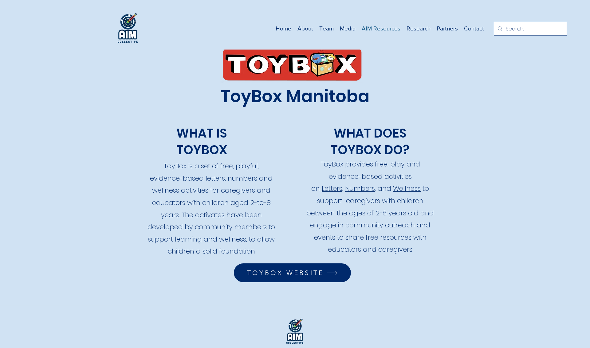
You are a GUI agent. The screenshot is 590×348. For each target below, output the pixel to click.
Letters (332, 188)
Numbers (360, 188)
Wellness (407, 188)
